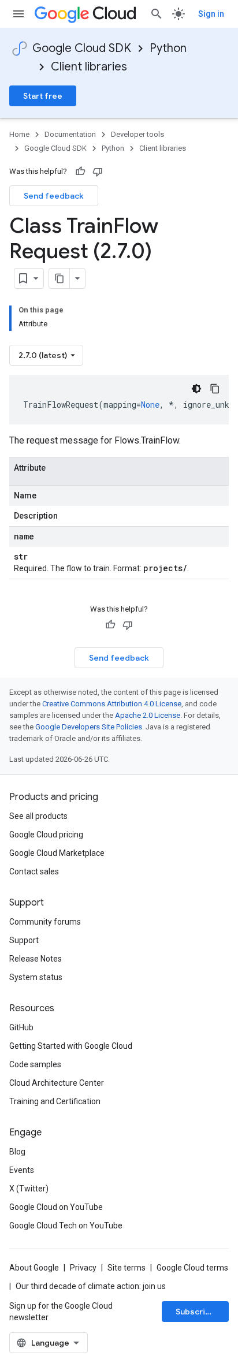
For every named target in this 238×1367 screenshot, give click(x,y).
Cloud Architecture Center (56, 1082)
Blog (17, 1151)
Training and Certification (55, 1101)
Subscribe (195, 1311)
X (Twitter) (29, 1188)
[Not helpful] (97, 171)
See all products (38, 816)
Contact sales (34, 871)
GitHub (21, 1027)
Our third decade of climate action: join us (91, 1286)
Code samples (35, 1064)
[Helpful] (80, 171)
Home (19, 134)
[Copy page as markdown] (59, 278)
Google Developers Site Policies (88, 726)
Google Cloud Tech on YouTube (65, 1225)
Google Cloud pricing (46, 834)
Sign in (211, 13)
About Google (34, 1267)
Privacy (83, 1267)
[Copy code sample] (215, 388)
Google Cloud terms (192, 1267)
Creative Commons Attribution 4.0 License (111, 703)
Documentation (70, 134)
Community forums (45, 921)
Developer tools (137, 134)
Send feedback (54, 196)
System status (35, 977)
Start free (42, 96)
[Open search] (156, 14)
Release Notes (35, 958)
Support (24, 940)
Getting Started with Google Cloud (70, 1046)
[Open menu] (18, 14)
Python (168, 48)
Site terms (126, 1267)
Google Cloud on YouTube (56, 1207)
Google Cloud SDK (81, 48)
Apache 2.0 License (147, 715)
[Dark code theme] (196, 388)
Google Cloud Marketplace (57, 853)
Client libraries (89, 66)
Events (21, 1170)
